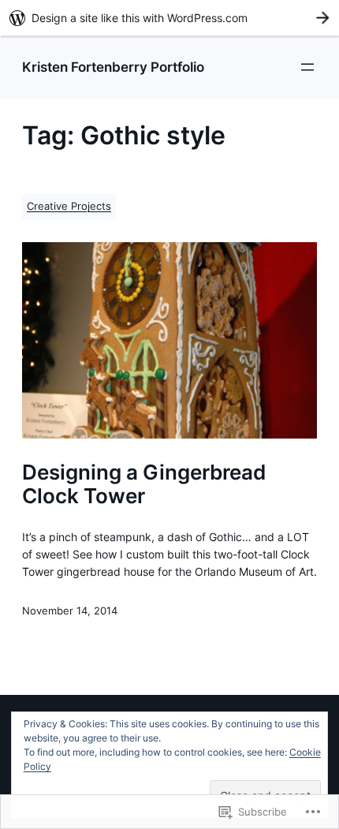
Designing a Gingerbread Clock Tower (144, 484)
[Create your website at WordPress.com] (169, 17)
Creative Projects (69, 206)
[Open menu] (307, 67)
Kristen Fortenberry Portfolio (113, 67)
